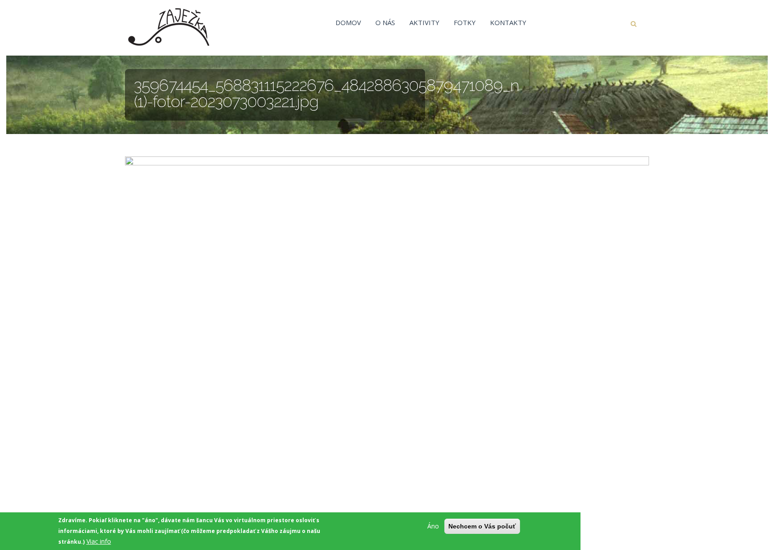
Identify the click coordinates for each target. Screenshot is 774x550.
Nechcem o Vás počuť (482, 526)
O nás (385, 22)
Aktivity (424, 22)
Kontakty (508, 22)
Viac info (98, 541)
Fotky (465, 22)
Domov (348, 22)
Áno (433, 526)
